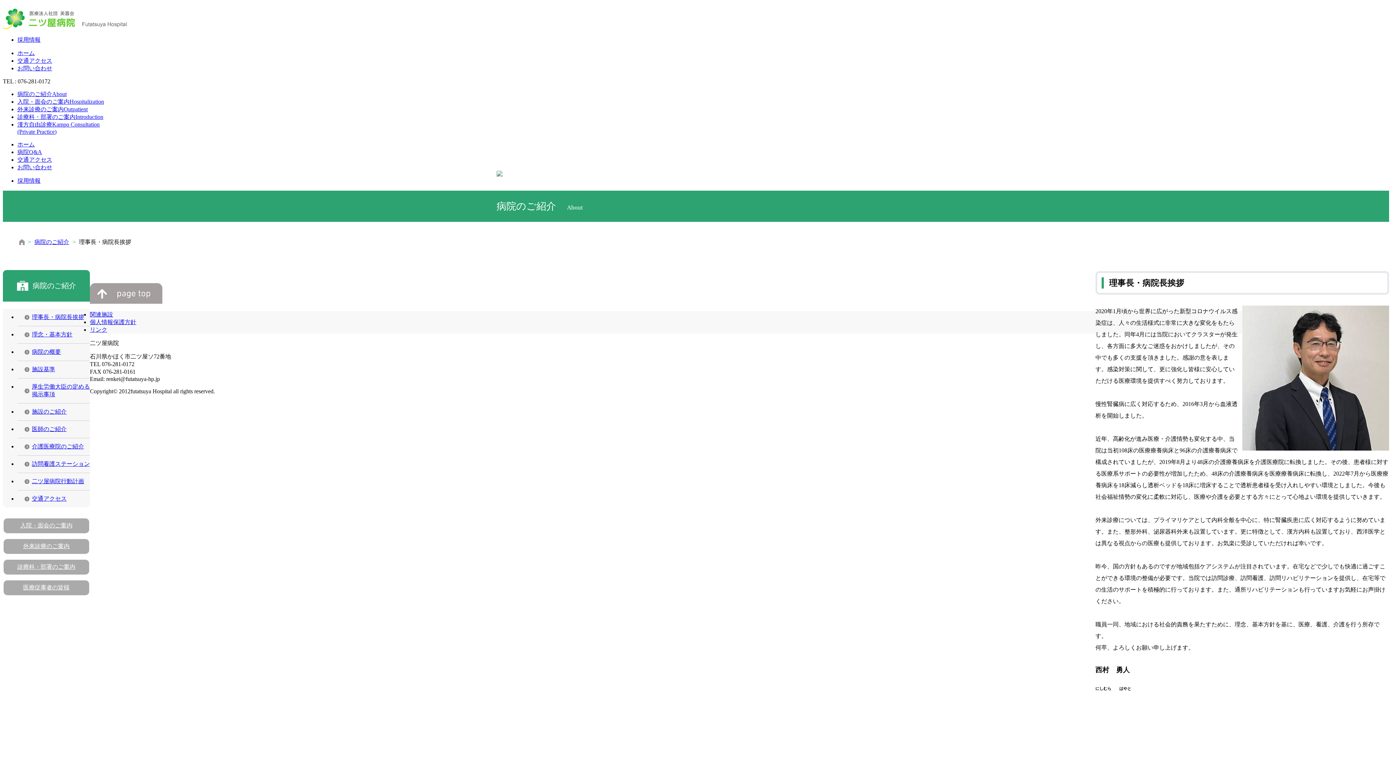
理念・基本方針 (52, 334)
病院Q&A (29, 152)
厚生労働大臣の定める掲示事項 (61, 390)
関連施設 (101, 314)
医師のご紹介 (49, 429)
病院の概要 (46, 352)
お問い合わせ (34, 68)
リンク (98, 330)
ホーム (26, 53)
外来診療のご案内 (52, 109)
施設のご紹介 (49, 412)
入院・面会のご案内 (60, 102)
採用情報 (29, 40)
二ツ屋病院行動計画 (58, 481)
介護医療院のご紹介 (58, 446)
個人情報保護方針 (113, 322)
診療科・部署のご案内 (60, 117)
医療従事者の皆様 (46, 587)
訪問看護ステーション (61, 464)
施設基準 (43, 369)
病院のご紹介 (42, 94)
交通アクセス (34, 61)
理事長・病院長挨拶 (58, 317)
